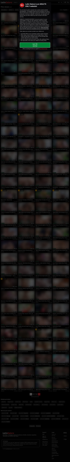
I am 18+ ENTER (35, 45)
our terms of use (43, 48)
